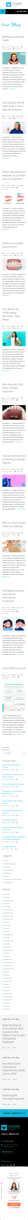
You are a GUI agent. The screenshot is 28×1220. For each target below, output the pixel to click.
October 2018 (8, 966)
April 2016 (7, 1009)
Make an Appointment (10, 1134)
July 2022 (6, 928)
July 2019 (6, 953)
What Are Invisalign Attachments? (12, 245)
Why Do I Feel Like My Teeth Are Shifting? (14, 524)
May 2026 (6, 897)
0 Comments (17, 49)
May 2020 (6, 944)
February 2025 (8, 910)
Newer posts (6, 750)
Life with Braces (8, 870)
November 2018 (8, 962)
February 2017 (8, 993)
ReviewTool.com (16, 1207)
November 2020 (8, 941)
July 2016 (6, 1003)
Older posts (5, 747)
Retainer (4, 118)
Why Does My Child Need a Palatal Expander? (12, 388)
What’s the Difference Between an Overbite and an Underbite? (14, 175)
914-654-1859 (21, 11)
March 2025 (7, 907)
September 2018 (8, 969)
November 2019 (8, 950)
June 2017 (7, 987)
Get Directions (8, 1152)
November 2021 (8, 935)
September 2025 (8, 900)
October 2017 (8, 981)
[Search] (24, 753)
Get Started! (14, 1204)
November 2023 (8, 916)
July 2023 (6, 922)
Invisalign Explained (9, 847)
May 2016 (6, 1006)
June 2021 (7, 938)
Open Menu (2, 11)
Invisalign (5, 255)
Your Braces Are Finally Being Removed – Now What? (11, 314)
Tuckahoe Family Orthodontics (13, 879)
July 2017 (6, 984)
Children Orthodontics (12, 609)
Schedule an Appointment (13, 1113)
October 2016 (8, 1000)
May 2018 (6, 972)
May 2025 (6, 903)
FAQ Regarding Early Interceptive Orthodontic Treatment (13, 596)
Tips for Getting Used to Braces (13, 784)
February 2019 (8, 959)
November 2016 (8, 997)
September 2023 (8, 919)
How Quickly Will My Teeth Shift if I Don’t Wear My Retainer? (13, 106)
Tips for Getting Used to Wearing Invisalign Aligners (14, 459)
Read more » (13, 89)
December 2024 (8, 913)
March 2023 (7, 925)
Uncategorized (6, 677)
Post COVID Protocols (14, 668)
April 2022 (7, 931)
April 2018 (7, 975)
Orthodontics (6, 187)
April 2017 (7, 990)
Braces (4, 49)
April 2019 (7, 956)
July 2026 (6, 894)
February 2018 (8, 978)
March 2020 (7, 947)
